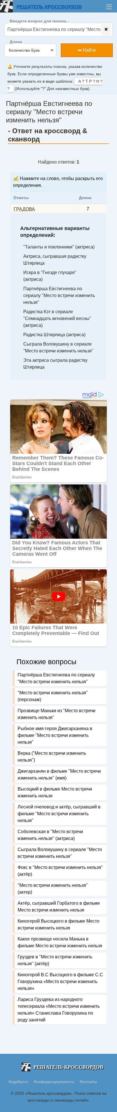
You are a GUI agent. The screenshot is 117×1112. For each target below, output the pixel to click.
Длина (16, 42)
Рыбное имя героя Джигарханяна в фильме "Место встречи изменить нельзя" (55, 735)
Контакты (88, 1081)
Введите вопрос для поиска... (40, 21)
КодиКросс (18, 1081)
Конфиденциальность (55, 1081)
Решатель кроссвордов (49, 7)
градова (24, 209)
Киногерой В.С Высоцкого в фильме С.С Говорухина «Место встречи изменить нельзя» (60, 981)
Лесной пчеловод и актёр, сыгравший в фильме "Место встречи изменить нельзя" (59, 813)
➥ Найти (87, 50)
